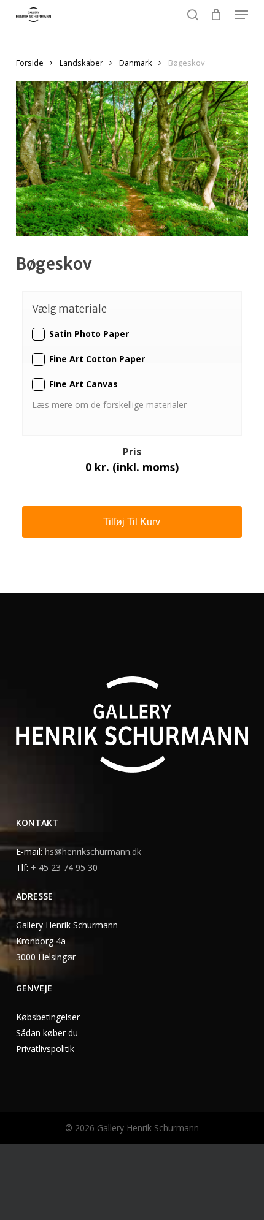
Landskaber (81, 62)
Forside (30, 62)
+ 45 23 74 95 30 (64, 867)
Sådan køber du (47, 1033)
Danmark (135, 62)
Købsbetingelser (48, 1017)
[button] (241, 15)
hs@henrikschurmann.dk (93, 851)
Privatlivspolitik (45, 1049)
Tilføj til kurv (131, 522)
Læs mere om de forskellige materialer (110, 405)
